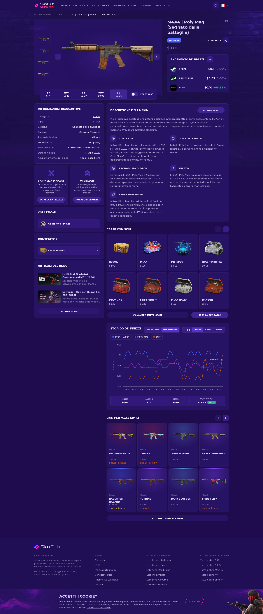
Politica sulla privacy (105, 570)
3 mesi (208, 329)
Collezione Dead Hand (158, 570)
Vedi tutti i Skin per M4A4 (168, 518)
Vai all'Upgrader (87, 199)
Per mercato (170, 329)
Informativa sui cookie (106, 579)
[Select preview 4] (44, 74)
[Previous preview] (43, 30)
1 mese (197, 329)
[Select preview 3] (44, 63)
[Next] (226, 229)
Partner (99, 584)
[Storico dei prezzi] (210, 59)
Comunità (100, 560)
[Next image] (157, 57)
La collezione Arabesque (159, 560)
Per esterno (153, 329)
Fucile (60, 14)
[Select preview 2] (44, 51)
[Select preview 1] (44, 39)
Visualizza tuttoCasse (147, 315)
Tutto (219, 329)
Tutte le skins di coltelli (212, 579)
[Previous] (218, 229)
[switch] (134, 94)
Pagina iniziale (43, 14)
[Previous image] (58, 57)
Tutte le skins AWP (210, 574)
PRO (97, 565)
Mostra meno (211, 110)
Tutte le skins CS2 (209, 560)
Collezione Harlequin (157, 584)
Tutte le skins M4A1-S (211, 570)
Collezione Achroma (157, 579)
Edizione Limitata (155, 574)
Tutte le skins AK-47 (210, 565)
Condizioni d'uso (103, 574)
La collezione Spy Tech (158, 565)
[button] (121, 445)
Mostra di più (69, 311)
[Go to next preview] (43, 83)
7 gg (187, 329)
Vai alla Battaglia (51, 199)
